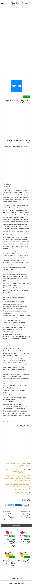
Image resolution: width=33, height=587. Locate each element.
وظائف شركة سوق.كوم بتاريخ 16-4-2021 (24, 515)
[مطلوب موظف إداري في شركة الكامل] (24, 554)
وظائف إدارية (26, 97)
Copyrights (13, 578)
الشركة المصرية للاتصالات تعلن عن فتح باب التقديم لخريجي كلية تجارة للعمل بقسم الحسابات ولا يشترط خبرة (17, 486)
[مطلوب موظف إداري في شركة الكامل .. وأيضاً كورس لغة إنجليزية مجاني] (9, 554)
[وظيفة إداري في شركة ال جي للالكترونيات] (24, 533)
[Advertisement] (16, 25)
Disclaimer (20, 578)
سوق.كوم (24, 500)
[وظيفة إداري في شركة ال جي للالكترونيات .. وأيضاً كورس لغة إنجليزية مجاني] (9, 533)
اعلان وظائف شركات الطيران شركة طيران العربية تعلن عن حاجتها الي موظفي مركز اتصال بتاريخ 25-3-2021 (17, 478)
